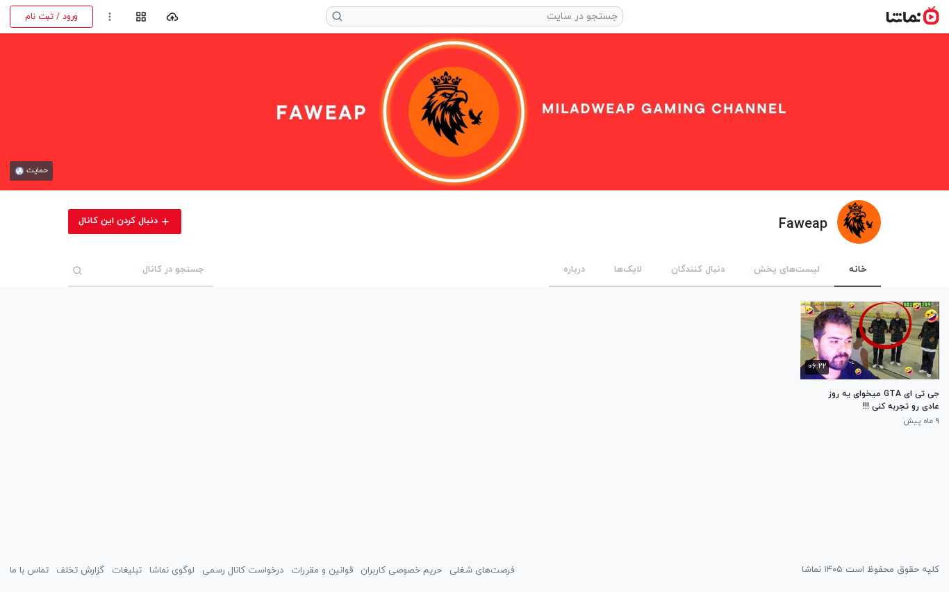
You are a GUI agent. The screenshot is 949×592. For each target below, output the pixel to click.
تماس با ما (29, 570)
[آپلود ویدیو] (173, 17)
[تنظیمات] (110, 17)
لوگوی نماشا (172, 570)
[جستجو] (78, 270)
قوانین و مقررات (322, 570)
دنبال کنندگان (698, 269)
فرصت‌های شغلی (481, 570)
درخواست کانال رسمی (242, 570)
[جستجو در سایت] (337, 16)
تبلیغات (127, 570)
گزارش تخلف (80, 570)
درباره (574, 269)
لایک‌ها (628, 269)
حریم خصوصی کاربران (401, 570)
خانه (857, 269)
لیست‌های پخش (787, 269)
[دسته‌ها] (140, 17)
